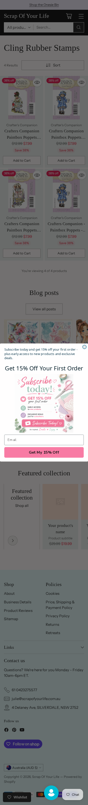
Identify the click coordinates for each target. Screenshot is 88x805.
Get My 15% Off (44, 452)
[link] (44, 403)
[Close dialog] (85, 347)
